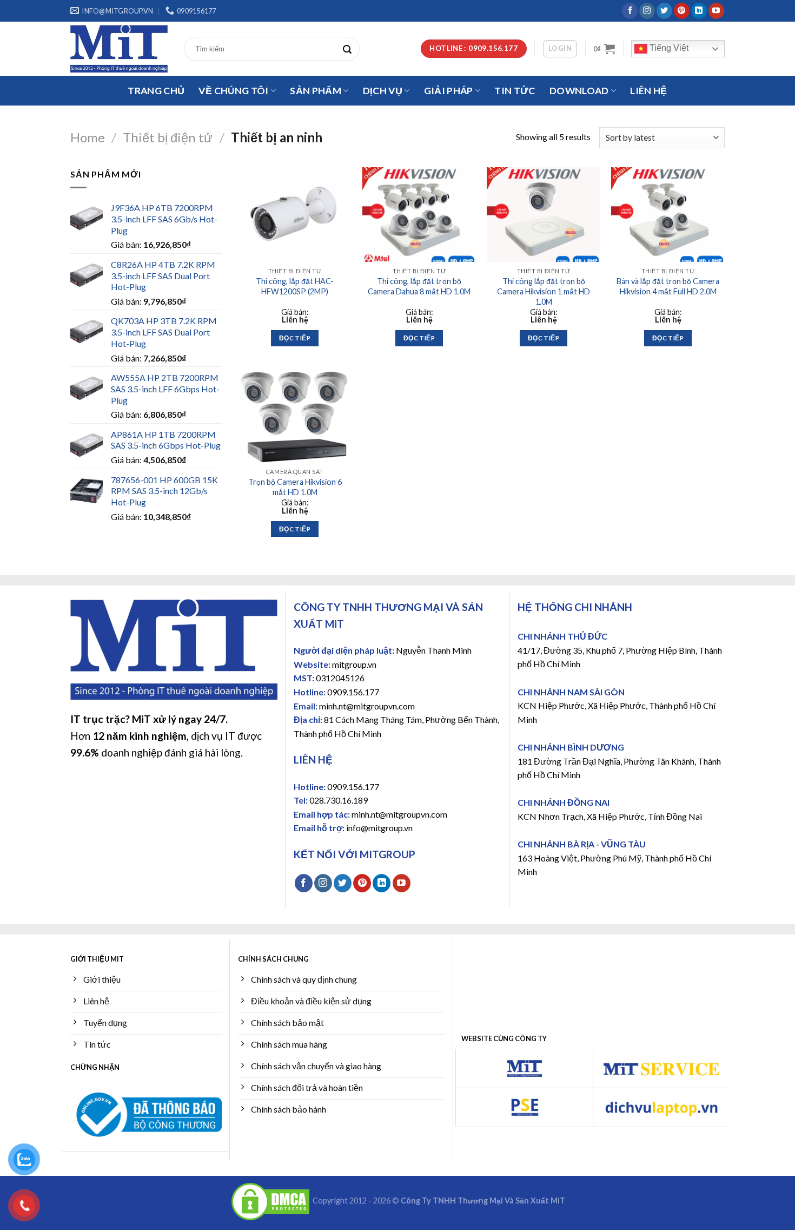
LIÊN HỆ (648, 90)
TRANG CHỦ (156, 90)
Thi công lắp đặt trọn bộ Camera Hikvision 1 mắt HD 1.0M (543, 291)
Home (87, 137)
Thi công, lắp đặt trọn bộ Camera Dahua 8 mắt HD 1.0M (419, 286)
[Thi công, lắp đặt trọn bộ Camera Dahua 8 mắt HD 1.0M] (419, 214)
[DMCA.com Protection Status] (270, 1201)
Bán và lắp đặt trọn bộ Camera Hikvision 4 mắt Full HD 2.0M (668, 286)
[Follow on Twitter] (664, 11)
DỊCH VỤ (382, 90)
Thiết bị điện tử (168, 137)
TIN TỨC (514, 90)
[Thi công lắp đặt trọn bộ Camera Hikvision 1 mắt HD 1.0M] (543, 214)
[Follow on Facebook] (630, 11)
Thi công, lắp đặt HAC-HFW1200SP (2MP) (295, 286)
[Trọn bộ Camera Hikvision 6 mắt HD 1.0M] (295, 415)
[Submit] (350, 49)
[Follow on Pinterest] (682, 11)
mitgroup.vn (354, 664)
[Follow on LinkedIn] (699, 11)
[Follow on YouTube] (716, 11)
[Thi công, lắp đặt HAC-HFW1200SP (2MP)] (295, 214)
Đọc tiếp (294, 337)
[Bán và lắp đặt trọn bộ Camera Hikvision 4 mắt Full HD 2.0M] (668, 214)
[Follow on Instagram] (647, 11)
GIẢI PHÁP (448, 90)
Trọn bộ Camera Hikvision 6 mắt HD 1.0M (295, 487)
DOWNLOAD (579, 90)
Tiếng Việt (667, 47)
